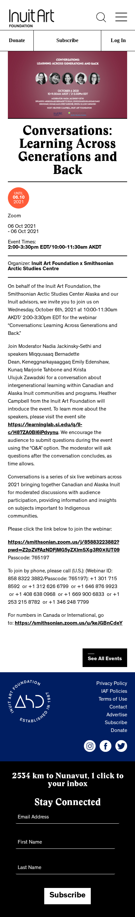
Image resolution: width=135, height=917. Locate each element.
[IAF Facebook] (105, 746)
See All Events (105, 659)
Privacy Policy (111, 684)
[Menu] (121, 17)
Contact (118, 707)
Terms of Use (113, 699)
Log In (118, 40)
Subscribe (67, 40)
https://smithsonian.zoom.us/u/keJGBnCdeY (69, 623)
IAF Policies (114, 691)
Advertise (116, 715)
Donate (16, 40)
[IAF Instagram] (90, 746)
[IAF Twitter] (121, 746)
